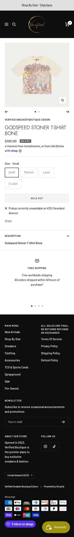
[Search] (14, 24)
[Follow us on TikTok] (54, 446)
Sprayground (13, 374)
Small (11, 172)
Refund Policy (49, 360)
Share (8, 221)
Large (46, 172)
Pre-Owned (12, 388)
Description (13, 235)
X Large (13, 183)
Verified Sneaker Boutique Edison (27, 119)
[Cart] (67, 24)
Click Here (46, 5)
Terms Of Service (51, 339)
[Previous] (6, 111)
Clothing (10, 353)
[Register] (63, 422)
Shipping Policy (50, 353)
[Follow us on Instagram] (45, 446)
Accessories (12, 360)
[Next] (67, 111)
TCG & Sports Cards (16, 367)
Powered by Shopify (54, 486)
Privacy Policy (49, 346)
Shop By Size (13, 339)
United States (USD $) (18, 475)
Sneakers (10, 346)
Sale (7, 381)
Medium (29, 172)
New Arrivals (12, 332)
